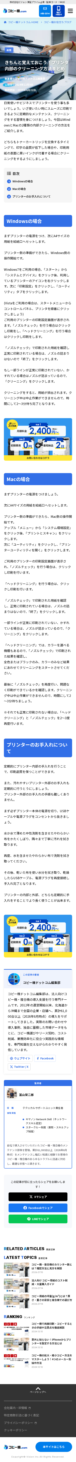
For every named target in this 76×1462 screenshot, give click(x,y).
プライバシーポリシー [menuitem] (18, 1423)
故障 (9, 50)
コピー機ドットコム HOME (23, 22)
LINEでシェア (40, 1219)
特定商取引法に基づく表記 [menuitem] (21, 1415)
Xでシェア (40, 1197)
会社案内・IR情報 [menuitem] (15, 1408)
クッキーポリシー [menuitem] (15, 1430)
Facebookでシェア (40, 1208)
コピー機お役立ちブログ (58, 22)
